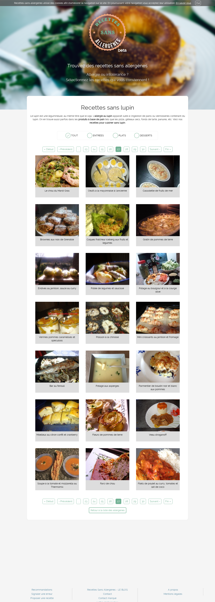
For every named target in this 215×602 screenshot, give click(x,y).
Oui (198, 3)
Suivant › (155, 149)
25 (102, 149)
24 (94, 149)
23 (86, 149)
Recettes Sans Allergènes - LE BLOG (107, 589)
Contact (107, 594)
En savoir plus (183, 3)
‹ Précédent (65, 149)
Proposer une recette (42, 598)
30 (143, 149)
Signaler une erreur (41, 594)
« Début (48, 149)
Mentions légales (173, 594)
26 (110, 149)
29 (134, 149)
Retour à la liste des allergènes (108, 510)
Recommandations (42, 589)
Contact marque (107, 598)
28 (126, 149)
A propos (173, 589)
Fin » (168, 149)
